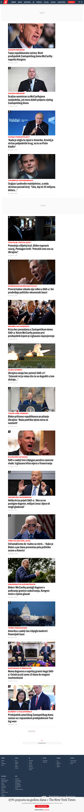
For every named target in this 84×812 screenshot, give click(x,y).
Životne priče (31, 768)
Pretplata (71, 2)
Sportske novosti (4, 781)
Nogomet (16, 762)
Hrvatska (2, 760)
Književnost (59, 763)
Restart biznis (45, 760)
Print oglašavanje (18, 786)
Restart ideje (45, 762)
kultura (59, 758)
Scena (53, 2)
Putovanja (30, 766)
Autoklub (3, 784)
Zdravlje (30, 763)
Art (57, 760)
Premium (27, 2)
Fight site (16, 766)
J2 (33, 2)
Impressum (17, 778)
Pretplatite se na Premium (62, 796)
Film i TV (58, 762)
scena (72, 758)
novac (44, 758)
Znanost (30, 762)
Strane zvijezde (73, 762)
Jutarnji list (3, 778)
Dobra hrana (3, 787)
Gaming (30, 769)
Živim (2, 793)
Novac (46, 2)
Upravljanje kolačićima (19, 789)
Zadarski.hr (3, 795)
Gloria (2, 789)
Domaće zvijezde (73, 760)
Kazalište (58, 766)
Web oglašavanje (18, 784)
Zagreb (2, 765)
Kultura (39, 2)
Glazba (58, 765)
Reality (72, 763)
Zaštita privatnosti (18, 781)
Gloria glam (3, 790)
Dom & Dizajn (3, 786)
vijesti (3, 758)
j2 (29, 758)
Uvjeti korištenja (18, 780)
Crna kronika (3, 763)
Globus (2, 783)
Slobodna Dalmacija (4, 780)
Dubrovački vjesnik (4, 792)
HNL (16, 760)
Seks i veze (31, 765)
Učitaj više (31, 731)
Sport (20, 2)
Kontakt (16, 787)
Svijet (2, 762)
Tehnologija (31, 760)
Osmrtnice (61, 2)
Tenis (16, 765)
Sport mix (16, 768)
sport (16, 758)
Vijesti (13, 2)
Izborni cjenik (17, 783)
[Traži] (82, 2)
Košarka (16, 763)
